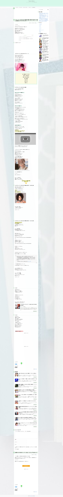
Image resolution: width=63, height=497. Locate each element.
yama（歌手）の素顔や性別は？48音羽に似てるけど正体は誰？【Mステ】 (45, 49)
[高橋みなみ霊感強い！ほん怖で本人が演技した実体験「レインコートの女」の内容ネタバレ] (16, 385)
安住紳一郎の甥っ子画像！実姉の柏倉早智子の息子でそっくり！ (43, 13)
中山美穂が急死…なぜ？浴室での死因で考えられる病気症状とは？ (43, 15)
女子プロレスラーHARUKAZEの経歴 (23, 37)
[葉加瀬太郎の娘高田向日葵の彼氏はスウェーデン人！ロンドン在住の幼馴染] (16, 407)
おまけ (20, 39)
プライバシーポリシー (25, 7)
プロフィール (30, 7)
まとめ (20, 40)
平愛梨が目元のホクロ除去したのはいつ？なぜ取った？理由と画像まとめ (45, 41)
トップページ (17, 7)
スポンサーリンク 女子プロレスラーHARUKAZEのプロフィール (26, 36)
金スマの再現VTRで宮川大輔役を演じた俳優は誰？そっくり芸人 (27, 417)
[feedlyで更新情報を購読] (15, 367)
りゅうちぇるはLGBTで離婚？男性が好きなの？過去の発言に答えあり (45, 55)
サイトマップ (20, 7)
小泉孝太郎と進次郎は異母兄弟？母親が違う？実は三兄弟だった (45, 38)
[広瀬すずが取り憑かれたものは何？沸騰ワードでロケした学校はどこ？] (16, 374)
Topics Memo (31, 1)
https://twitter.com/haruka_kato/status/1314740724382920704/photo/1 (23, 71)
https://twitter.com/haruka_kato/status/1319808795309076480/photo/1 (23, 170)
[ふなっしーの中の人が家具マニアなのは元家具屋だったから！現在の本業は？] (16, 396)
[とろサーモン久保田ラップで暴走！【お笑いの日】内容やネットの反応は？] (16, 380)
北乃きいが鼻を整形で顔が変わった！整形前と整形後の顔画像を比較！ (45, 57)
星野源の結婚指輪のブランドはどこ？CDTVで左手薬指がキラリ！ (45, 52)
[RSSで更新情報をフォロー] (16, 367)
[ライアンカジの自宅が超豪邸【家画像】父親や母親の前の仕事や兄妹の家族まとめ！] (16, 413)
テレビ (36, 454)
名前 (16, 439)
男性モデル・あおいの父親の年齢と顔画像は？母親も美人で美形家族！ (43, 20)
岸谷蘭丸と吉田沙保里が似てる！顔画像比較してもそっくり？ (43, 17)
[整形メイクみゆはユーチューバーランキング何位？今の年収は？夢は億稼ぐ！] (16, 424)
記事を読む (35, 382)
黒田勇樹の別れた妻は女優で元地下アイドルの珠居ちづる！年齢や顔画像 (43, 19)
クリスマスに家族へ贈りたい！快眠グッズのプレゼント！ (45, 36)
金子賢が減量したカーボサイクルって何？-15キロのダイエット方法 (45, 44)
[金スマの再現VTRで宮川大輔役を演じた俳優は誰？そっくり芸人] (16, 418)
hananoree (35, 491)
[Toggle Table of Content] (32, 35)
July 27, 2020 (29, 261)
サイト (16, 444)
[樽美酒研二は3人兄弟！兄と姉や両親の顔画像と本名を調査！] (16, 391)
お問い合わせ (33, 7)
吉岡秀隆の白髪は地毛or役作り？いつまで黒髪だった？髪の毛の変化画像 (45, 47)
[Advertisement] (26, 13)
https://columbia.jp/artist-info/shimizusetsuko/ (20, 203)
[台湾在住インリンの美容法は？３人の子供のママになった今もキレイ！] (16, 402)
